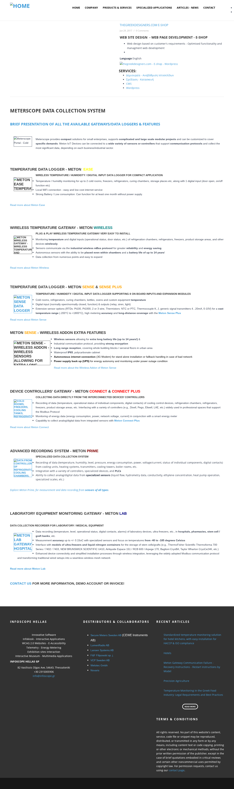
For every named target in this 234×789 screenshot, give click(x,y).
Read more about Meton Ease (27, 205)
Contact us (20, 583)
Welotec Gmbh (99, 665)
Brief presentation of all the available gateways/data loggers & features (85, 124)
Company (91, 7)
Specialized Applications (154, 7)
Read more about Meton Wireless (29, 267)
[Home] (20, 5)
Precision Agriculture (176, 681)
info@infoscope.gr (44, 676)
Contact (209, 7)
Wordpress (132, 88)
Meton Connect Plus (127, 420)
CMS (129, 83)
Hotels (167, 653)
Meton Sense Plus (169, 313)
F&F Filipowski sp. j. (102, 655)
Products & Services (117, 7)
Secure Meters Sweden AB (105, 635)
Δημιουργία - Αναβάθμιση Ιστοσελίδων (150, 75)
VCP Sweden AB (100, 660)
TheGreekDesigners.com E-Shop (144, 25)
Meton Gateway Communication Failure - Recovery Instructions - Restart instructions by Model (192, 667)
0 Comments (142, 30)
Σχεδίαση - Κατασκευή (140, 79)
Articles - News (188, 7)
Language (126, 58)
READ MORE (190, 706)
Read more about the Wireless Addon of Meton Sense (85, 367)
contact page (176, 770)
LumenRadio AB (99, 645)
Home (76, 7)
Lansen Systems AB (102, 650)
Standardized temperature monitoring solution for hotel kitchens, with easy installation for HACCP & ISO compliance (192, 639)
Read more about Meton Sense (28, 319)
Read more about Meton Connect (29, 427)
